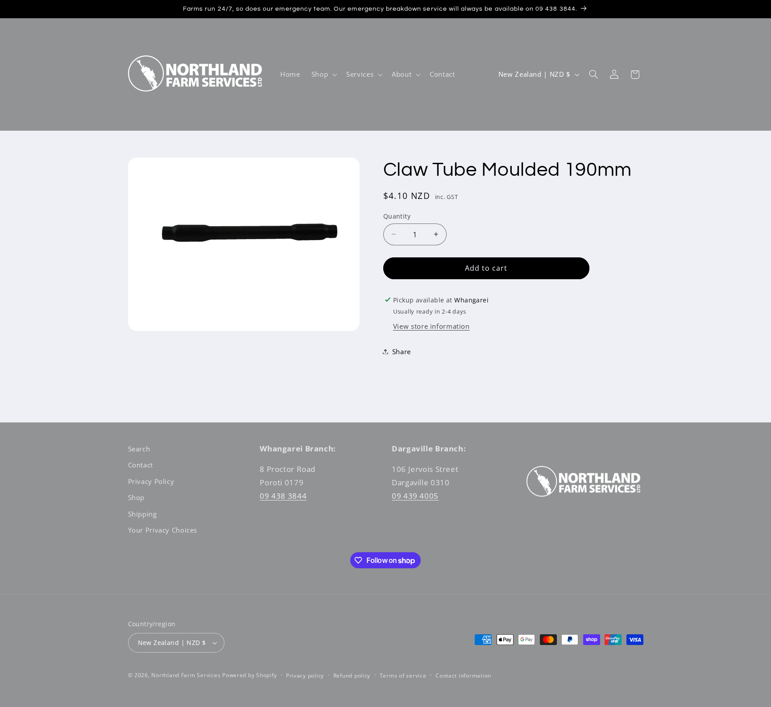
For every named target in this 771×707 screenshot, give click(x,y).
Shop (136, 497)
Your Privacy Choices (163, 529)
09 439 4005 (415, 495)
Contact (140, 464)
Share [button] (401, 351)
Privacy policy (305, 675)
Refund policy (352, 675)
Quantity (396, 215)
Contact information (463, 675)
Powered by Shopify (249, 675)
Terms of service (403, 675)
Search (139, 448)
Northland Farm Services (185, 675)
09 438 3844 (283, 495)
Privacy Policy (151, 480)
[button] (323, 74)
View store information (431, 326)
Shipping (142, 513)
